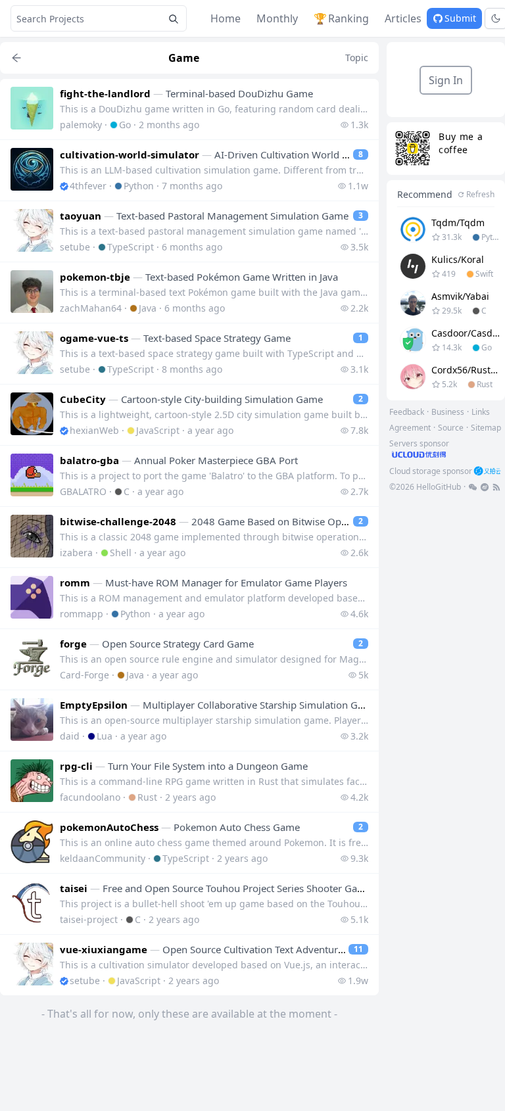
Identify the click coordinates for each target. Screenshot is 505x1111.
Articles (403, 18)
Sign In (446, 80)
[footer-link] (472, 487)
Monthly (277, 18)
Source (451, 427)
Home (225, 18)
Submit (460, 18)
